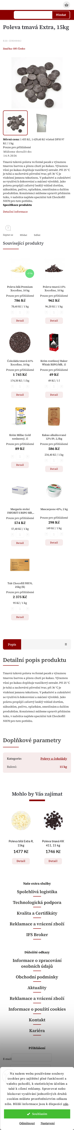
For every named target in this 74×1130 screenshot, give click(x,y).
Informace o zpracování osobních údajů (37, 963)
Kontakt (37, 1020)
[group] (21, 843)
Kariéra (37, 1030)
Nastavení (48, 1123)
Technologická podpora (37, 902)
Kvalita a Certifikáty (37, 913)
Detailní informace (15, 212)
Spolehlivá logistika (37, 892)
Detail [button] (21, 861)
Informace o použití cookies (37, 1009)
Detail (20, 320)
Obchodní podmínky (37, 977)
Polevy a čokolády (53, 758)
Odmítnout (27, 1123)
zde (65, 1104)
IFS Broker (37, 934)
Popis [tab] (12, 644)
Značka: (14, 48)
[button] (21, 857)
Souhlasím (39, 1114)
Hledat (61, 14)
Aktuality (37, 988)
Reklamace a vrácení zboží (37, 924)
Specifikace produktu (17, 205)
